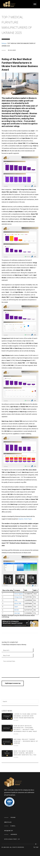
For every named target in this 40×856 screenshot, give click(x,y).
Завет (16, 606)
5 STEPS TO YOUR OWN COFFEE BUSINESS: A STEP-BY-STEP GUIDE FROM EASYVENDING (25, 716)
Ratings (4, 43)
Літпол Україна (18, 594)
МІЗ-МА (16, 610)
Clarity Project (28, 519)
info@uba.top (8, 830)
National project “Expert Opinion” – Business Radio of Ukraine (26, 741)
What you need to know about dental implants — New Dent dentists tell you (25, 753)
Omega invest (18, 597)
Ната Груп (17, 613)
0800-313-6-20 (7, 822)
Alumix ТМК (17, 603)
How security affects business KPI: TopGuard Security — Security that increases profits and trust (25, 728)
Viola (15, 600)
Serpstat (20, 519)
